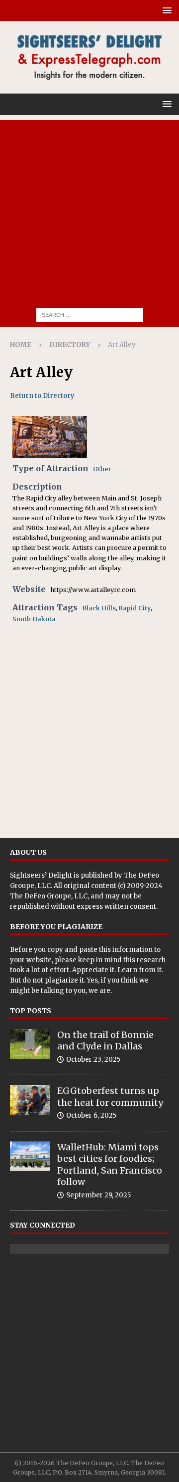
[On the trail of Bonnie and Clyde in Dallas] (30, 1044)
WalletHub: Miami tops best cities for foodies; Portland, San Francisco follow (109, 1164)
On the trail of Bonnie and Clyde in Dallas (105, 1040)
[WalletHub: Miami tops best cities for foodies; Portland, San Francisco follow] (30, 1156)
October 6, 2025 (91, 1115)
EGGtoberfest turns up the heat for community (110, 1096)
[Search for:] (89, 314)
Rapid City (135, 608)
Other (102, 469)
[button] (165, 10)
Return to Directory (42, 396)
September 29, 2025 (98, 1195)
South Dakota (34, 619)
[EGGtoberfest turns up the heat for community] (30, 1100)
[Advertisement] (89, 209)
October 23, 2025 (93, 1059)
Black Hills (99, 608)
